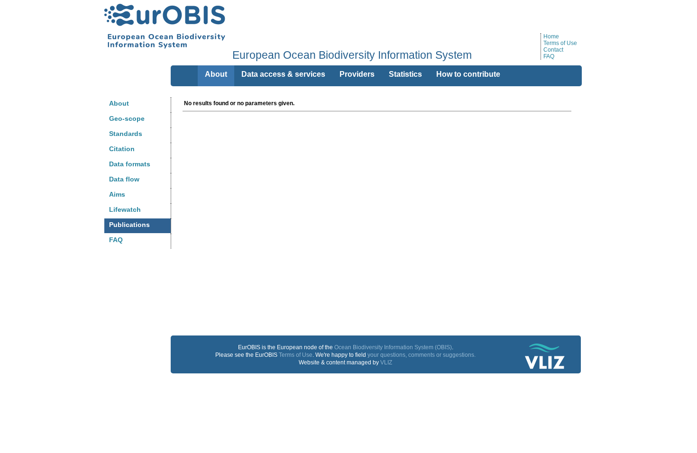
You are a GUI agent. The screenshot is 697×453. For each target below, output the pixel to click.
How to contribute (468, 74)
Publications (129, 224)
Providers (357, 74)
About (119, 103)
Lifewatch (125, 209)
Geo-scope (127, 118)
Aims (117, 194)
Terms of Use (560, 43)
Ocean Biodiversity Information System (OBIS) (393, 347)
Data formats (129, 164)
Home (551, 36)
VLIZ (386, 362)
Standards (125, 133)
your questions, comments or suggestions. (421, 355)
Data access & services (283, 74)
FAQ (548, 56)
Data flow (124, 179)
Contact (553, 49)
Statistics (405, 74)
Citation (122, 149)
